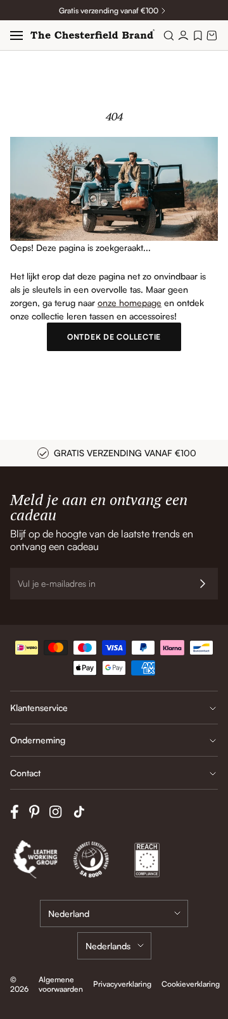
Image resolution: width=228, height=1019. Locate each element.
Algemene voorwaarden (61, 984)
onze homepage (130, 302)
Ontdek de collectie (114, 337)
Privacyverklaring (122, 984)
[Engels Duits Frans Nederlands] (114, 945)
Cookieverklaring (191, 984)
